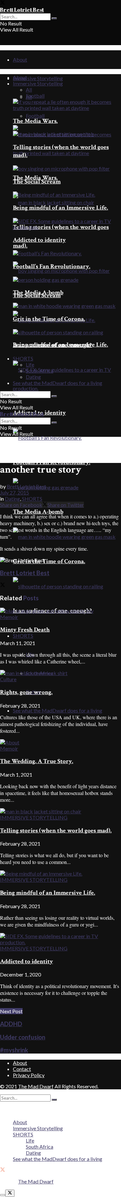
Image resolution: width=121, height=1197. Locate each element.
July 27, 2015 (14, 492)
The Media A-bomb (38, 512)
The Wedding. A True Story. (36, 761)
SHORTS (23, 636)
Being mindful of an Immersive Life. (60, 208)
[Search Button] (54, 18)
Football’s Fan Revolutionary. (51, 462)
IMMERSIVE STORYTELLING (33, 817)
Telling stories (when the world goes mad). (56, 831)
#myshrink (14, 1050)
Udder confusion (22, 1037)
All (29, 89)
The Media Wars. (35, 121)
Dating (33, 377)
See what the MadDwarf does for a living (57, 710)
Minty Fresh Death (25, 630)
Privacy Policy (29, 1075)
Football (35, 116)
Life (30, 364)
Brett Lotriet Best (22, 9)
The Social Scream (37, 182)
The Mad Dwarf (36, 1086)
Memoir (9, 617)
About (20, 59)
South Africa (39, 371)
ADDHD (11, 1023)
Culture (8, 679)
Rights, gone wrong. (26, 692)
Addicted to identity (39, 240)
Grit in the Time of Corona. (49, 561)
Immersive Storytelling (38, 78)
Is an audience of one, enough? (52, 345)
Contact (22, 1069)
